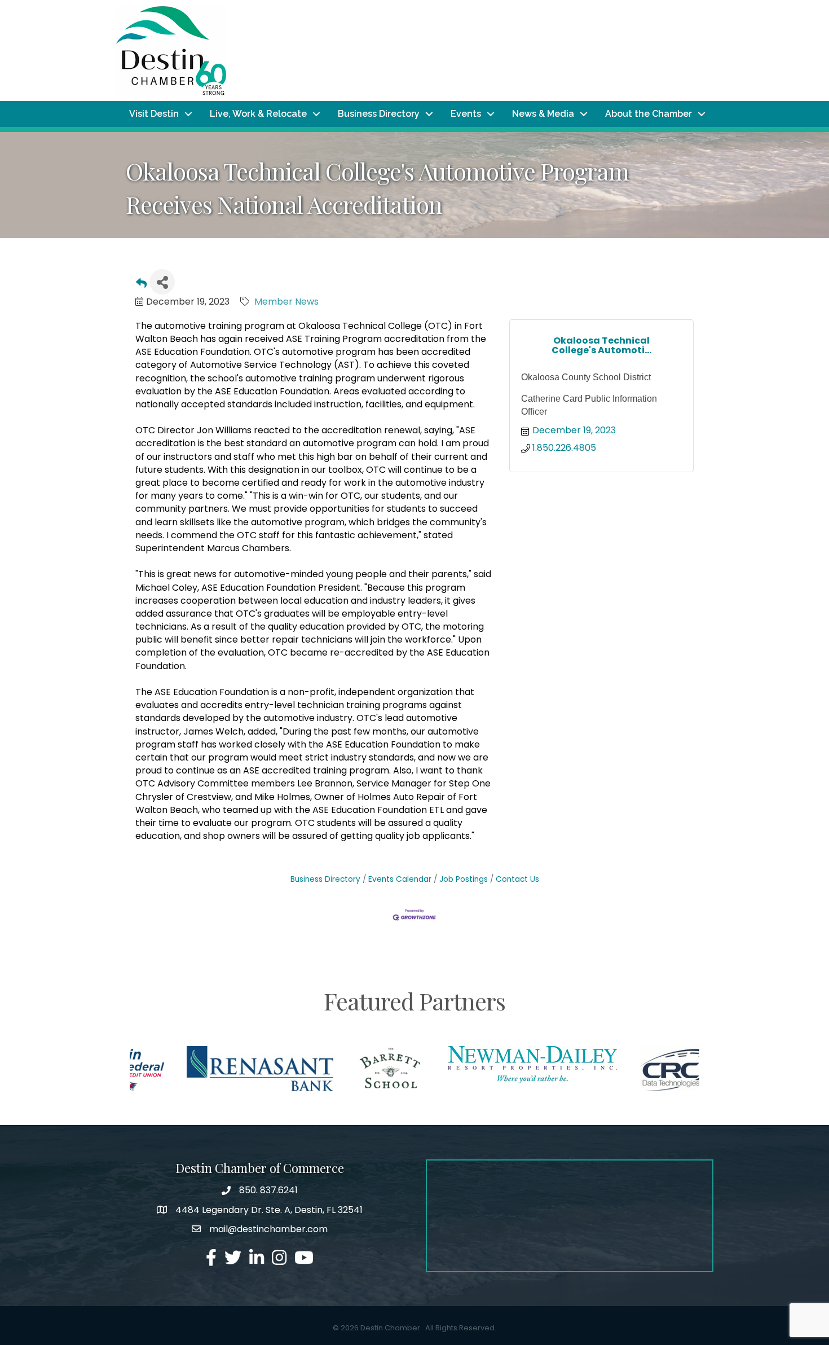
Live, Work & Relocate (258, 113)
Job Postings (463, 879)
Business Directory (379, 113)
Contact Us (517, 879)
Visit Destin (154, 113)
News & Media (543, 113)
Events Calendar (399, 879)
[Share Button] (162, 282)
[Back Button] (141, 285)
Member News (286, 301)
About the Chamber (648, 113)
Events (466, 113)
